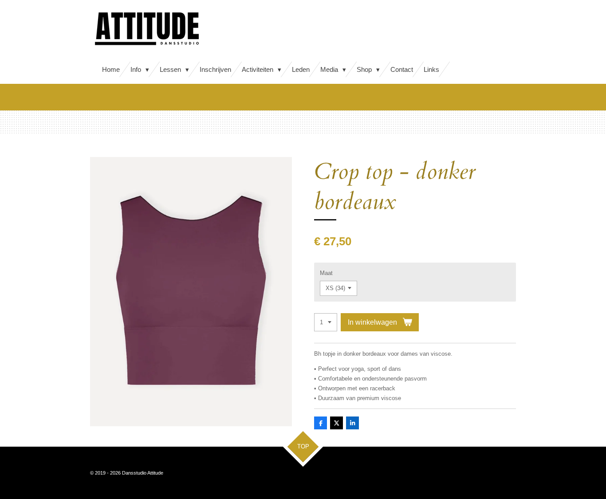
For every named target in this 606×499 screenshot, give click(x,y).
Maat (326, 273)
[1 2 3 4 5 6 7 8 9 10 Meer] (325, 322)
